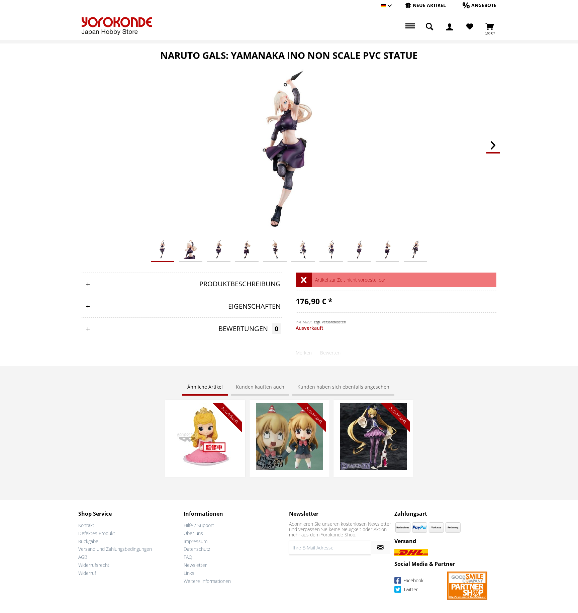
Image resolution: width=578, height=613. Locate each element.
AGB (82, 557)
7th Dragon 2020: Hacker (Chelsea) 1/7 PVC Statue (373, 410)
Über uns (193, 533)
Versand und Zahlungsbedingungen (115, 549)
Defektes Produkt (96, 533)
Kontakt (86, 525)
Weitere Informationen (207, 581)
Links (189, 573)
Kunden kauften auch (260, 387)
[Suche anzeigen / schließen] (429, 27)
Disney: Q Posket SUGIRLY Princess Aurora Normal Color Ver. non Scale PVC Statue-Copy (205, 413)
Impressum (195, 541)
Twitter (410, 589)
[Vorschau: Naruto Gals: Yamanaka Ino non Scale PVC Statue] (162, 249)
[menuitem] (425, 5)
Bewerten (330, 352)
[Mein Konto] (450, 27)
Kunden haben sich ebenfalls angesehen (343, 387)
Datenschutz (197, 549)
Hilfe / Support (199, 525)
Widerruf (87, 573)
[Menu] (409, 27)
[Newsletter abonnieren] (380, 547)
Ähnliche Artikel (205, 387)
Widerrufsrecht (93, 565)
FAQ (188, 557)
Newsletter (195, 565)
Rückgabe (88, 541)
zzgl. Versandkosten (330, 321)
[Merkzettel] (470, 27)
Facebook (412, 580)
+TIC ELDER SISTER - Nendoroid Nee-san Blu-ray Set (289, 410)
